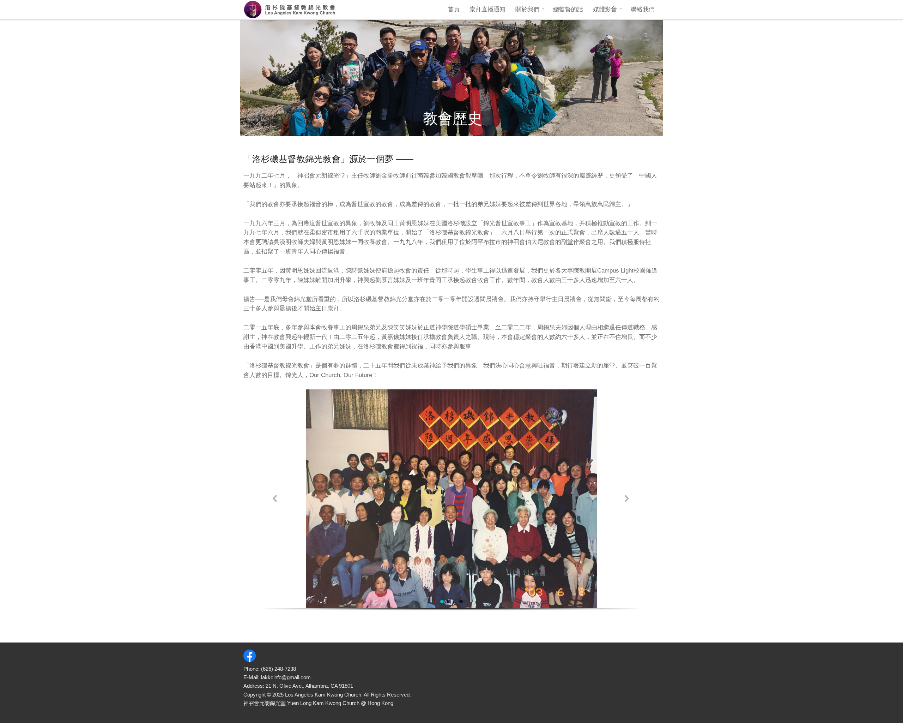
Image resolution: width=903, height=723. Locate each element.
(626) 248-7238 (278, 669)
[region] (451, 507)
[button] (275, 499)
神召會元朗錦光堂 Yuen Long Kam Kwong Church (301, 703)
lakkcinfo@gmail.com (286, 677)
